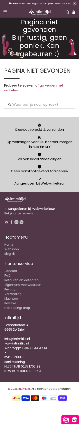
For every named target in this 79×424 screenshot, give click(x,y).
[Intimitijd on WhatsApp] (21, 223)
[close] (74, 3)
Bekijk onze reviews (18, 213)
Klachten (11, 298)
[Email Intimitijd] (6, 223)
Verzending (13, 294)
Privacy (9, 289)
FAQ (7, 275)
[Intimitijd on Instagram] (16, 223)
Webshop (11, 249)
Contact (10, 271)
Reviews (10, 303)
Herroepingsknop (17, 308)
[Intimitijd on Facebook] (11, 223)
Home (9, 244)
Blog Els (9, 254)
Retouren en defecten (21, 280)
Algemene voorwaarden (22, 285)
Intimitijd (24, 389)
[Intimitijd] (39, 12)
